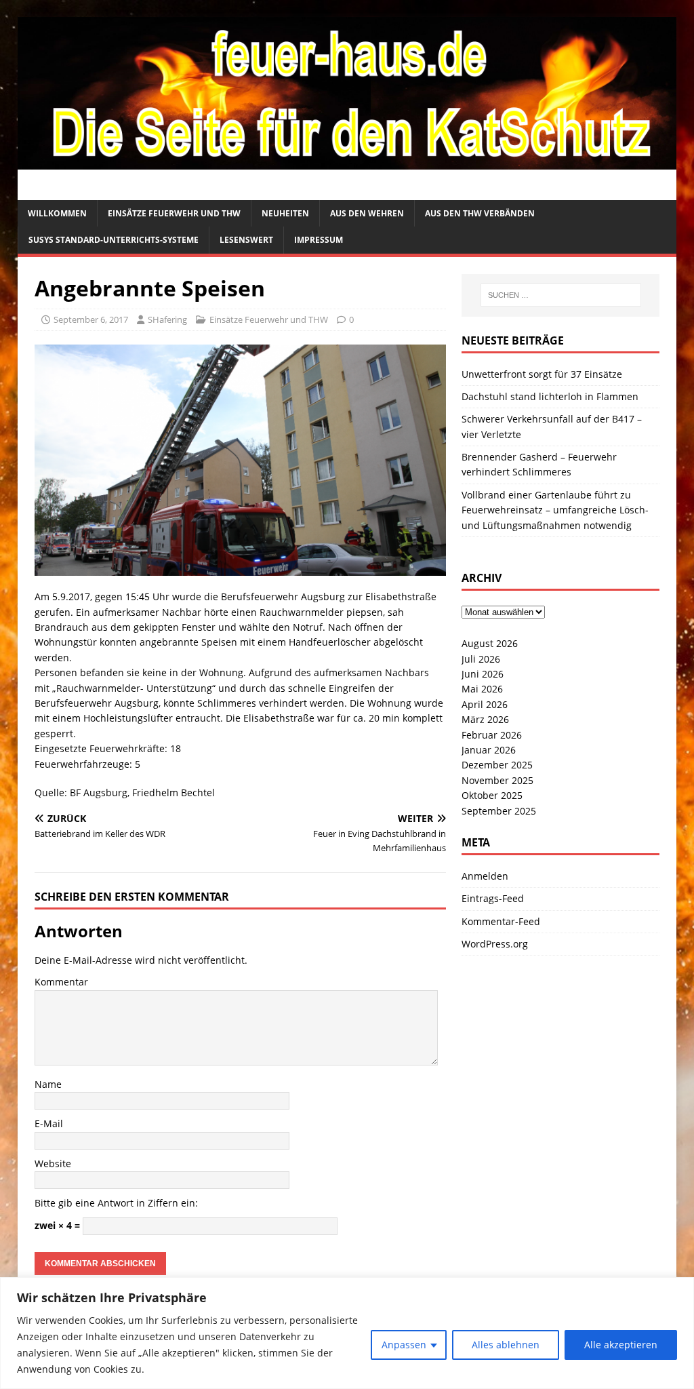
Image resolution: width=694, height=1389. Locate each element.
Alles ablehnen (505, 1344)
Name (48, 1084)
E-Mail (49, 1123)
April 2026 (485, 704)
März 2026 (485, 719)
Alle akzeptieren (620, 1344)
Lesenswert (246, 240)
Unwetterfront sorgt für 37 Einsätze (542, 374)
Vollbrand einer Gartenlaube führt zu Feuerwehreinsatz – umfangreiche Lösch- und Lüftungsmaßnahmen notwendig (555, 510)
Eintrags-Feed (493, 898)
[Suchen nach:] (561, 295)
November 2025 (497, 780)
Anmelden (485, 875)
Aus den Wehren (367, 213)
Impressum (318, 240)
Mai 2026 (482, 688)
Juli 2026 (481, 658)
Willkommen (57, 213)
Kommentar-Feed (501, 921)
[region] (347, 1333)
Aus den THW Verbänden (480, 213)
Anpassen (404, 1344)
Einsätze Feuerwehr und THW (174, 213)
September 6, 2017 (91, 319)
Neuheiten (285, 213)
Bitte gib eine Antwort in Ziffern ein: (116, 1202)
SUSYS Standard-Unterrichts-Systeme (113, 240)
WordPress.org (495, 943)
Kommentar (61, 981)
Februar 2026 (492, 734)
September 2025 (499, 810)
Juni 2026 (483, 673)
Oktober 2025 (492, 795)
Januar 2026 (489, 749)
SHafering (167, 319)
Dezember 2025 (497, 764)
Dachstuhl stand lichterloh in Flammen (550, 396)
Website (53, 1163)
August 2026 (490, 643)
